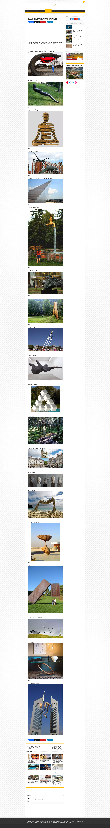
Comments (76, 23)
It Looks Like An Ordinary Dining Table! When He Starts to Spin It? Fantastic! (34, 747)
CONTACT (30, 2)
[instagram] (79, 19)
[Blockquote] (42, 803)
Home (27, 11)
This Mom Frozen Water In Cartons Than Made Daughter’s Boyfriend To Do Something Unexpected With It (56, 747)
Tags (80, 23)
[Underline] (35, 803)
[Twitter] (73, 19)
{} (46, 802)
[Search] (84, 2)
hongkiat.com (33, 736)
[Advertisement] (45, 32)
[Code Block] (43, 803)
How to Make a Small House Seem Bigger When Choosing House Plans (45, 782)
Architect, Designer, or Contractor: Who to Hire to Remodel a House (57, 761)
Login (63, 795)
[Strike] (37, 803)
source (29, 77)
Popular (71, 23)
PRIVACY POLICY (35, 2)
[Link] (45, 803)
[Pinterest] (75, 19)
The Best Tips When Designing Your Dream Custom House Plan (56, 772)
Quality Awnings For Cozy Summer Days (45, 761)
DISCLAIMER (41, 2)
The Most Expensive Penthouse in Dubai (44, 772)
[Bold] (32, 803)
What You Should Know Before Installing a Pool (32, 772)
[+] (48, 802)
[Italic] (34, 803)
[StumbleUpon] (77, 19)
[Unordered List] (40, 803)
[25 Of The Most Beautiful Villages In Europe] (74, 72)
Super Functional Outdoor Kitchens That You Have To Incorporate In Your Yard (33, 782)
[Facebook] (71, 19)
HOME (27, 2)
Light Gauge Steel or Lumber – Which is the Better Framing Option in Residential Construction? (57, 783)
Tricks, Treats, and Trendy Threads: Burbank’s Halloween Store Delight (33, 761)
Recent (68, 23)
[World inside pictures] (55, 6)
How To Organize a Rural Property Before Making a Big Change (77, 36)
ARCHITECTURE (32, 15)
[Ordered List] (39, 803)
